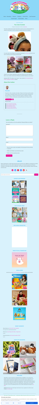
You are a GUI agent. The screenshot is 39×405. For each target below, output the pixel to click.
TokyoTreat (15, 272)
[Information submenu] (11, 16)
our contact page (9, 388)
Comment (8, 124)
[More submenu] (27, 18)
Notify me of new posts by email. (13, 153)
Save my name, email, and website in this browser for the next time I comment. (20, 148)
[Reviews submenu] (16, 16)
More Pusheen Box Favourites (11, 103)
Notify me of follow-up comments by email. (15, 150)
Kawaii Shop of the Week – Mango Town (14, 331)
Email (7, 142)
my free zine (27, 53)
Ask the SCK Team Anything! (11, 107)
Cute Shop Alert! (19, 22)
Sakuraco (19, 272)
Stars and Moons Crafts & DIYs (12, 104)
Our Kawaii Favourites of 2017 (15, 335)
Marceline (25, 26)
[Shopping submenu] (21, 16)
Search (36, 174)
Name (7, 137)
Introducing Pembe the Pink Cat (12, 108)
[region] (19, 400)
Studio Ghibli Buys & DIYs (11, 105)
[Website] (13, 99)
